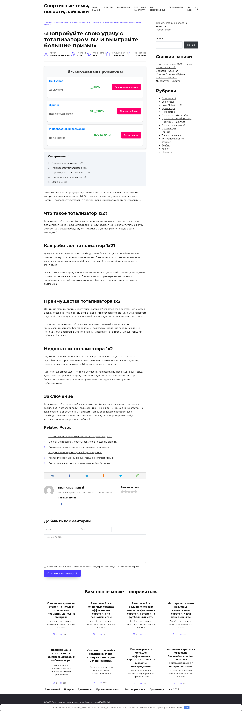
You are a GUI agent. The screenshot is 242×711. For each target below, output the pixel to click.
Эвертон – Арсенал (167, 71)
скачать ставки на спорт (170, 23)
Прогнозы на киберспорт (176, 118)
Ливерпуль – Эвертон (169, 81)
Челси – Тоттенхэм (166, 77)
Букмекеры (123, 7)
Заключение (60, 182)
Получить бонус (129, 111)
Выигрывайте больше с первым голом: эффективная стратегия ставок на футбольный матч (141, 610)
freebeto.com (163, 29)
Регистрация (131, 135)
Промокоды (176, 7)
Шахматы (167, 152)
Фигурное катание (173, 138)
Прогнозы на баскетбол (175, 115)
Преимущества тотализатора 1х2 (71, 172)
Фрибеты (167, 142)
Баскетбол (168, 101)
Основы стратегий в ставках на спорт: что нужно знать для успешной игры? (101, 655)
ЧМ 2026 (174, 689)
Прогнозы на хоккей (174, 125)
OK (186, 707)
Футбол (166, 145)
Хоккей (166, 148)
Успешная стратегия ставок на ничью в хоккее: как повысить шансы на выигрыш (61, 610)
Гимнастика (168, 112)
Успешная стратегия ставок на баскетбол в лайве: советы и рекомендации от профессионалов (181, 658)
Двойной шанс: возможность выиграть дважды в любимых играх (61, 655)
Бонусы (108, 7)
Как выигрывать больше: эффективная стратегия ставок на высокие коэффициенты (141, 658)
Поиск (160, 38)
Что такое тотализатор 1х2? (68, 163)
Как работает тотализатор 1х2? (70, 168)
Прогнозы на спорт (108, 689)
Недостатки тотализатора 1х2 (69, 177)
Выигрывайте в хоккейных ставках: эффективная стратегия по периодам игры (101, 610)
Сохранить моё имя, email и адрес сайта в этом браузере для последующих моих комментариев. (93, 567)
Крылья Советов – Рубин (170, 74)
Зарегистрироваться (126, 87)
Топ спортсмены (171, 135)
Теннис (166, 132)
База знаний (169, 98)
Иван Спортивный (71, 487)
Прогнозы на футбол (174, 122)
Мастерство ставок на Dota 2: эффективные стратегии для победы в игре (180, 610)
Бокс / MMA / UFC (172, 105)
